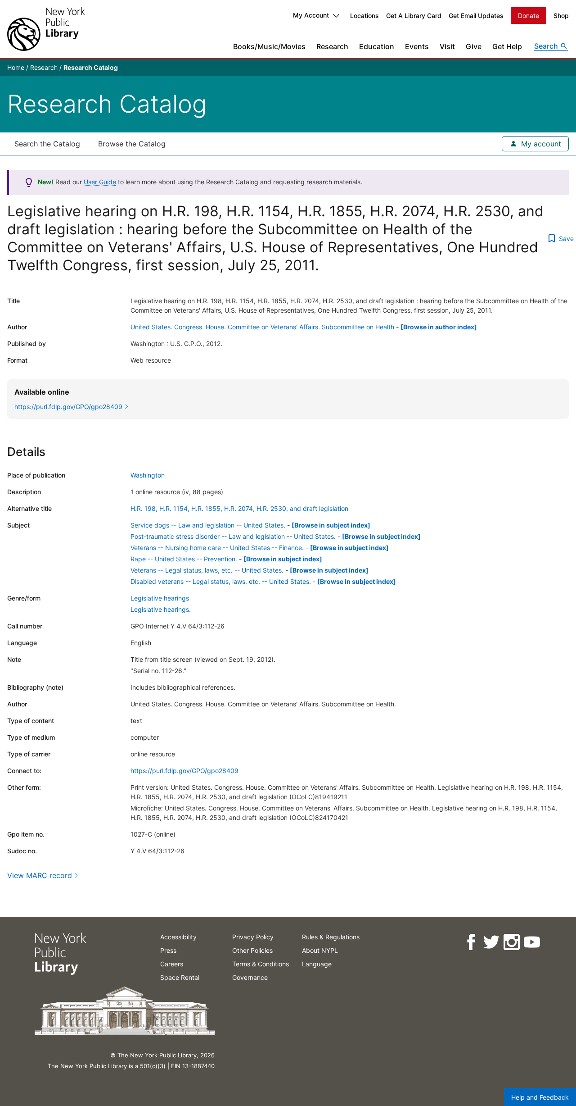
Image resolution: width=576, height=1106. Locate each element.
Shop (561, 15)
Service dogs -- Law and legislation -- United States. (207, 525)
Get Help (507, 46)
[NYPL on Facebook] (470, 942)
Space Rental (179, 977)
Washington (147, 475)
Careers (171, 964)
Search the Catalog (47, 143)
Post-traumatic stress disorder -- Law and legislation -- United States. (233, 536)
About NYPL (320, 950)
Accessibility (178, 937)
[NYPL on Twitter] (491, 942)
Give (474, 46)
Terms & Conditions (260, 964)
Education (376, 46)
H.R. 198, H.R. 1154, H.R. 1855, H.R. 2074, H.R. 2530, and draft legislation (239, 508)
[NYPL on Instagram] (511, 942)
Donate (528, 15)
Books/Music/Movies (269, 46)
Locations (364, 15)
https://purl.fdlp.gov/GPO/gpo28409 (184, 770)
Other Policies (252, 950)
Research (332, 46)
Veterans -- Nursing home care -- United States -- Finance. (217, 547)
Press (168, 950)
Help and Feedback (540, 1097)
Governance (250, 977)
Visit (447, 46)
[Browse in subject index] (331, 525)
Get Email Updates (476, 15)
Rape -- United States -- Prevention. (183, 559)
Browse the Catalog (132, 143)
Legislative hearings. (160, 609)
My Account (311, 15)
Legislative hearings (159, 598)
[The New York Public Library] (46, 29)
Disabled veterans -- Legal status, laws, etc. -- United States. (220, 581)
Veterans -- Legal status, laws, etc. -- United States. (207, 570)
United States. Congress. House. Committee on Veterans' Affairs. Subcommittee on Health (262, 327)
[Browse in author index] (438, 327)
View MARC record (39, 875)
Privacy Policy (253, 937)
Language (317, 964)
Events (417, 46)
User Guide (100, 182)
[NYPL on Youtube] (531, 942)
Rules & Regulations (331, 937)
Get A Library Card (413, 15)
